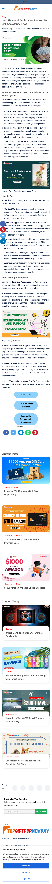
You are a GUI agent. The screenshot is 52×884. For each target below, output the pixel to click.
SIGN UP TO (17, 838)
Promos (16, 757)
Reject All (26, 879)
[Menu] (3, 8)
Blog (10, 28)
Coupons (9, 629)
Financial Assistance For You (24, 71)
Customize (26, 872)
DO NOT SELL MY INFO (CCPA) (15, 845)
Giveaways (8, 487)
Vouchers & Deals (12, 714)
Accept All (26, 866)
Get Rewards (18, 535)
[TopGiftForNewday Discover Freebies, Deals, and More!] (26, 8)
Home (4, 28)
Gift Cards (17, 487)
